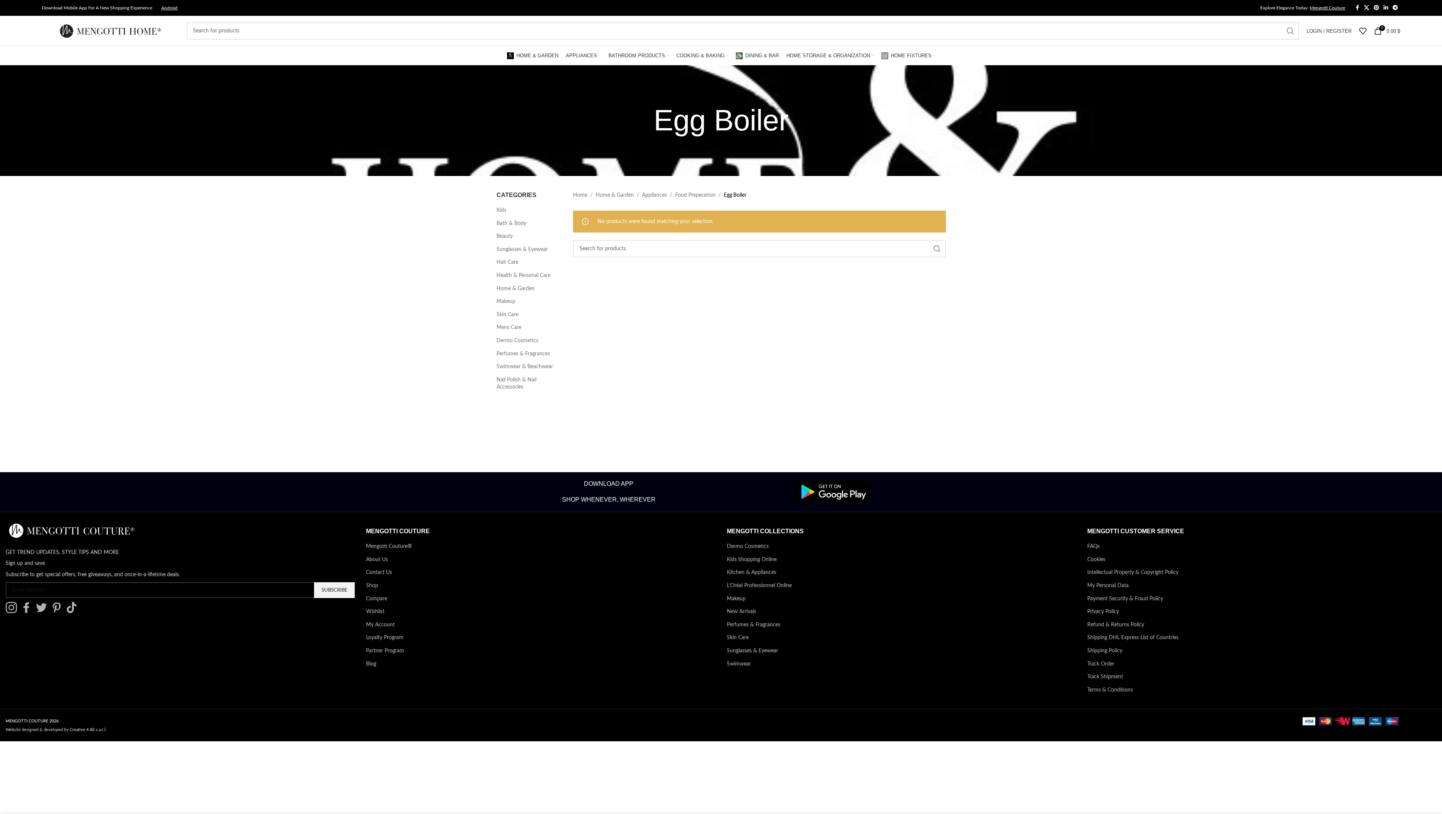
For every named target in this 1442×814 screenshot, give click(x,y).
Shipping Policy (1104, 650)
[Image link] (833, 491)
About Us (377, 559)
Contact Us (379, 572)
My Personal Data (1108, 585)
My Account (380, 624)
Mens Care (509, 327)
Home (580, 195)
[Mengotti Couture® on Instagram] (13, 611)
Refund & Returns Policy (1115, 624)
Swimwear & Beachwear (525, 366)
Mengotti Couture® (389, 546)
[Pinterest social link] (1376, 8)
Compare (376, 598)
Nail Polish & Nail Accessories (516, 383)
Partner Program (385, 650)
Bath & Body (511, 223)
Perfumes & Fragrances (523, 354)
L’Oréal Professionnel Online (759, 585)
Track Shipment (1105, 676)
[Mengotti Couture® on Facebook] (28, 611)
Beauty (505, 236)
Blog (371, 664)
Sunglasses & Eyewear (522, 249)
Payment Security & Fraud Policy (1125, 598)
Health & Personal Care (523, 275)
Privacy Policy (1103, 611)
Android (169, 8)
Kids (501, 210)
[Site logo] (110, 31)
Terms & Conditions (1110, 690)
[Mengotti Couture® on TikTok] (73, 611)
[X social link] (1367, 8)
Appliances (654, 195)
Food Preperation (695, 195)
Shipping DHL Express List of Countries (1132, 637)
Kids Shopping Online (752, 559)
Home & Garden (516, 288)
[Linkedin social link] (1385, 8)
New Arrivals (741, 611)
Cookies (1096, 559)
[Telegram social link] (1395, 8)
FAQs (1093, 546)
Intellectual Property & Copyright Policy (1132, 572)
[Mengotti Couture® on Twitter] (43, 611)
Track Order (1100, 664)
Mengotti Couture (1327, 8)
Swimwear (739, 664)
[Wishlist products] (1362, 30)
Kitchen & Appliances (751, 572)
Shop (372, 585)
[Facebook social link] (1357, 8)
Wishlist (375, 611)
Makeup (506, 301)
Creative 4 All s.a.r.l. (88, 730)
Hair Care (507, 262)
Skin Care (507, 314)
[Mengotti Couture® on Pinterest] (58, 611)
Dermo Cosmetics (517, 340)
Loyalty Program (384, 637)
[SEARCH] (1290, 31)
